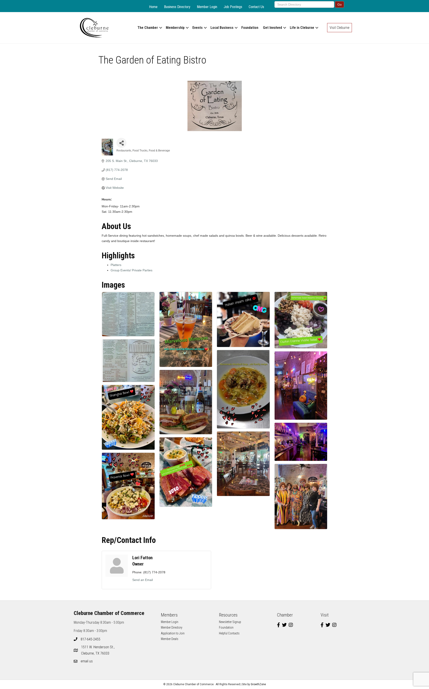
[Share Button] (121, 143)
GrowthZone (258, 684)
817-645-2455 (90, 639)
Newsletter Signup (230, 622)
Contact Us (256, 7)
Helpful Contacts (229, 633)
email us (87, 661)
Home (153, 7)
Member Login (207, 7)
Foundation (249, 28)
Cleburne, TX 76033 (98, 650)
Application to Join (173, 633)
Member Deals (169, 639)
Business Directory (177, 7)
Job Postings (233, 7)
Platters (116, 265)
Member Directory (171, 627)
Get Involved (272, 28)
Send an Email (142, 580)
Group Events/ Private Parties (131, 270)
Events (197, 28)
